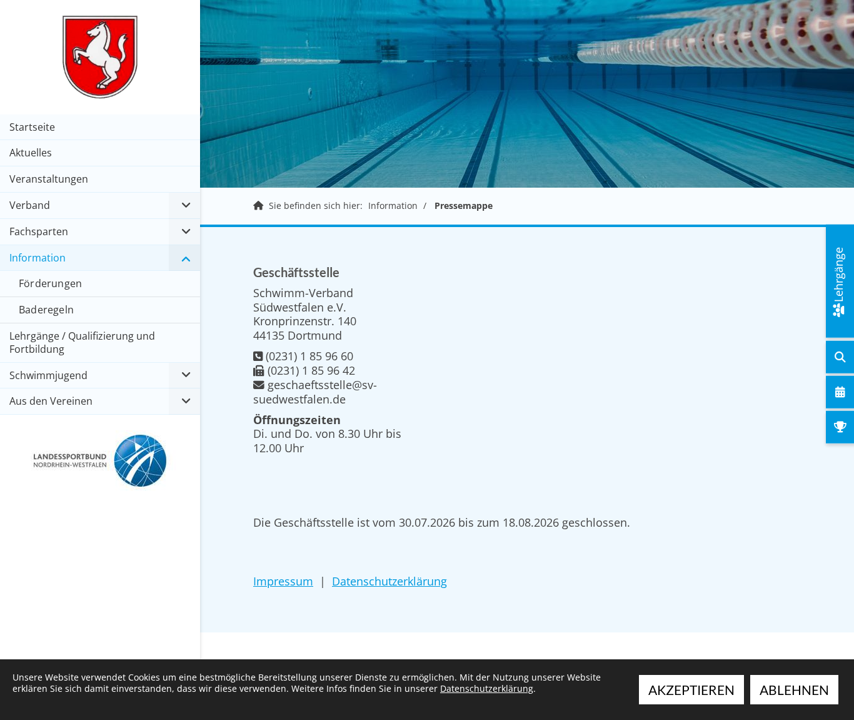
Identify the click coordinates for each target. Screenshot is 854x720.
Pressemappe (464, 205)
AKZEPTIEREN (691, 689)
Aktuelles (30, 153)
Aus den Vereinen (51, 401)
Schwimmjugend (48, 375)
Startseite (32, 127)
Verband (29, 205)
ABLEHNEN (794, 689)
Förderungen (50, 283)
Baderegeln (46, 310)
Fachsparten (38, 231)
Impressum (283, 581)
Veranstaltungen (48, 179)
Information (393, 205)
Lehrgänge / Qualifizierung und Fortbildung (82, 342)
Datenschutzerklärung (389, 581)
